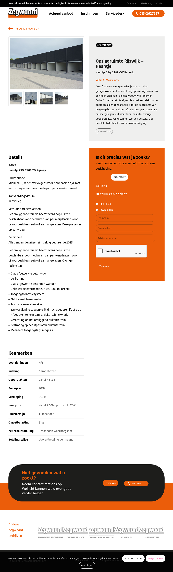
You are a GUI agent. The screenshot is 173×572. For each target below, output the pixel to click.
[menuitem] (131, 3)
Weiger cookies (155, 558)
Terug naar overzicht (27, 28)
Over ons (131, 3)
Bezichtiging (107, 209)
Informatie (106, 203)
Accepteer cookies (133, 558)
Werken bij (146, 3)
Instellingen (87, 565)
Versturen (104, 266)
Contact (160, 3)
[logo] (23, 13)
